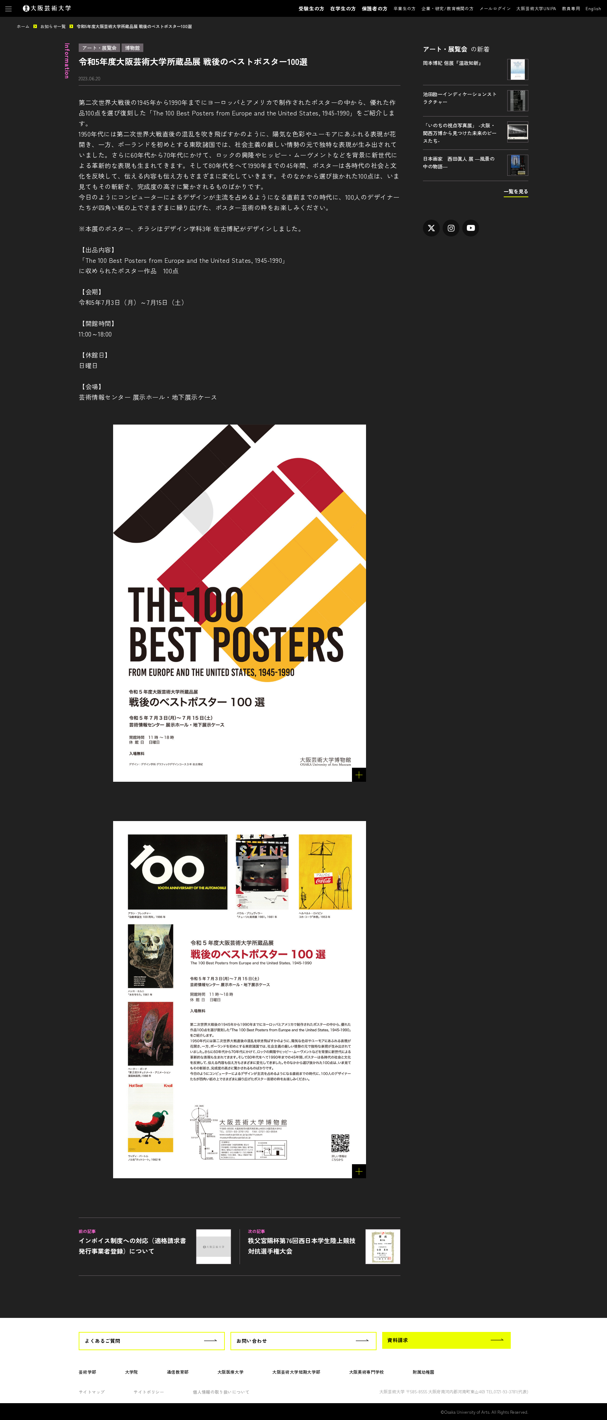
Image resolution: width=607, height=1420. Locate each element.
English (593, 8)
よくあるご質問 (102, 1340)
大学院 (131, 1372)
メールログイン (495, 8)
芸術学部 (87, 1372)
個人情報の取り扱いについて (221, 1392)
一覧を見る (516, 191)
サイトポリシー (148, 1392)
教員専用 (571, 8)
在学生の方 (343, 8)
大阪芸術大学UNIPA (536, 8)
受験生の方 (312, 8)
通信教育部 (178, 1372)
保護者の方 (375, 8)
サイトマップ (92, 1392)
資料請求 (397, 1340)
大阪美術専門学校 (366, 1372)
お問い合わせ (251, 1340)
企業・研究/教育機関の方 (448, 8)
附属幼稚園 (424, 1372)
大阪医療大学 (230, 1372)
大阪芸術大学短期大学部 (296, 1372)
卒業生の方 (404, 8)
